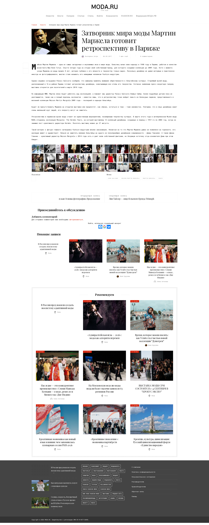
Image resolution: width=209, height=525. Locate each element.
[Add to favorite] (26, 71)
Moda (94, 475)
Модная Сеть (117, 493)
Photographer (99, 471)
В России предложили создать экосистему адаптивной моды (48, 246)
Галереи (70, 16)
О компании (136, 467)
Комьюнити (112, 16)
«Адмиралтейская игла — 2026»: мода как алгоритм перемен (85, 270)
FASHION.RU (127, 16)
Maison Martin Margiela (130, 178)
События (86, 475)
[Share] (25, 65)
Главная (34, 25)
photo (122, 471)
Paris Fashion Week (90, 489)
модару (105, 466)
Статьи (81, 16)
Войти (100, 16)
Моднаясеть (108, 480)
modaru (85, 466)
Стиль (91, 16)
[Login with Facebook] (100, 227)
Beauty (85, 503)
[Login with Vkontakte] (109, 227)
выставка (106, 493)
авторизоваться (76, 219)
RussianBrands (104, 475)
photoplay (86, 471)
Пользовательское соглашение (143, 477)
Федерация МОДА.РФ (146, 16)
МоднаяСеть (115, 466)
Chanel (112, 498)
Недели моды (96, 480)
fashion (85, 484)
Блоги (60, 16)
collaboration (105, 484)
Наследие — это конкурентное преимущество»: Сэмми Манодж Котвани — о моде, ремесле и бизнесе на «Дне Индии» (161, 272)
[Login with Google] (104, 227)
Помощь (134, 496)
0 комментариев (146, 56)
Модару (115, 475)
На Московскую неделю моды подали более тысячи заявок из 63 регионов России (104, 388)
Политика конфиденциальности (143, 472)
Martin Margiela (149, 178)
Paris (161, 178)
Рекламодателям (138, 482)
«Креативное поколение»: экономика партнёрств (104, 440)
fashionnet (95, 466)
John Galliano (113, 178)
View (84, 251)
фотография (103, 498)
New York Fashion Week (91, 493)
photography (111, 471)
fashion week (105, 489)
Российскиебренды (89, 498)
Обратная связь (138, 492)
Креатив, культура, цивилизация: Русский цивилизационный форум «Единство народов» (151, 442)
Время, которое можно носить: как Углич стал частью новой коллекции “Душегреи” (123, 270)
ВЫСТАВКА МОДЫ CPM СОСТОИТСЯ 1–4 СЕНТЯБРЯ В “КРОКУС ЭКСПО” (151, 388)
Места (118, 480)
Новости (50, 16)
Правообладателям (139, 487)
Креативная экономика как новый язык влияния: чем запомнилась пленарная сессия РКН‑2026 (57, 442)
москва (121, 498)
